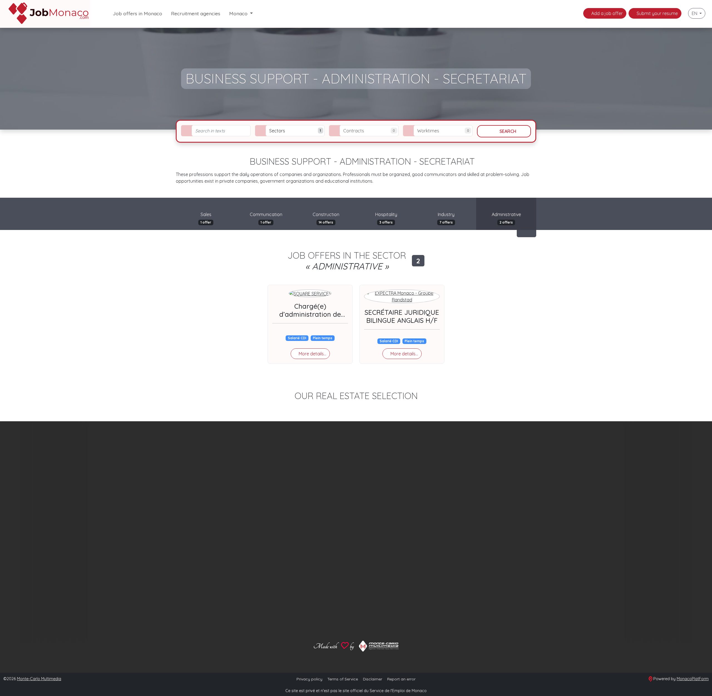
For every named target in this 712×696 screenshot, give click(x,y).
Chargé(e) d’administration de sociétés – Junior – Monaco (310, 318)
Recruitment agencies (195, 13)
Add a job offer (606, 13)
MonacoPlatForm (693, 678)
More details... (312, 353)
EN (695, 13)
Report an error (401, 679)
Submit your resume (657, 13)
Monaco (239, 13)
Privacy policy (309, 679)
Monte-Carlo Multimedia (39, 678)
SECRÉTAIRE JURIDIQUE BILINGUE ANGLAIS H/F (402, 316)
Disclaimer (372, 679)
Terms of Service (342, 679)
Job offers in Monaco (137, 13)
